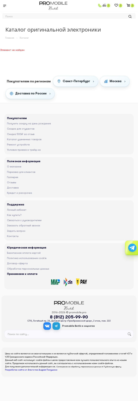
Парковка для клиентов (21, 171)
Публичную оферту (112, 366)
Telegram (56, 326)
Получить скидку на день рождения (29, 123)
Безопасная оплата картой (24, 252)
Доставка (13, 187)
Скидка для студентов (20, 128)
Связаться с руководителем (24, 220)
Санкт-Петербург (76, 81)
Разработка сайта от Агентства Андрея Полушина (31, 370)
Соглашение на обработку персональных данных (78, 366)
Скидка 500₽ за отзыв (20, 134)
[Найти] (130, 16)
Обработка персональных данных (28, 268)
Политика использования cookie (27, 258)
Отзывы (11, 182)
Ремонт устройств (18, 144)
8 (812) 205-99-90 (69, 317)
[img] (55, 282)
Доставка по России (31, 93)
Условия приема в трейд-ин (24, 149)
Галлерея (12, 177)
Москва (115, 81)
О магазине (14, 166)
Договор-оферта (17, 263)
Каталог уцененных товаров (24, 139)
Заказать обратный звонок (23, 225)
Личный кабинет (16, 209)
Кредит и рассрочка (19, 192)
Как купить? (14, 215)
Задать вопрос (16, 230)
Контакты (13, 236)
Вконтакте (47, 326)
